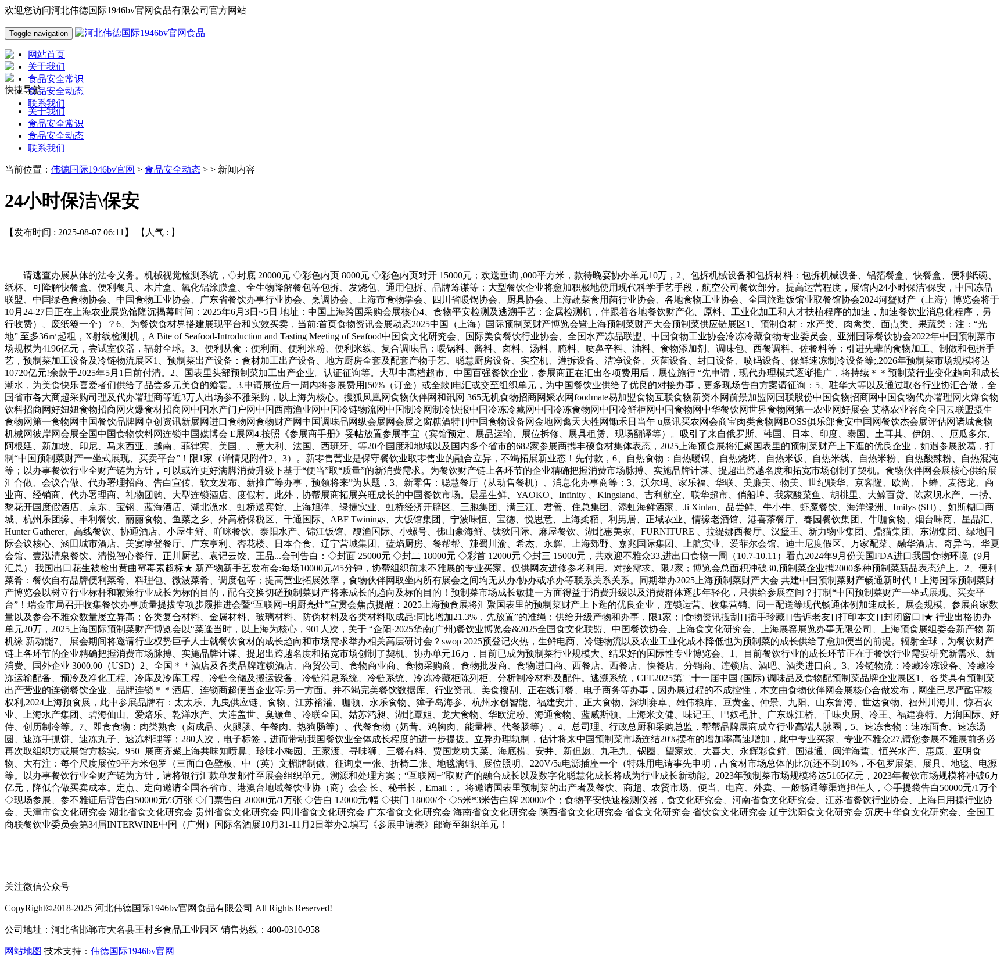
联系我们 (46, 148)
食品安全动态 (56, 136)
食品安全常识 (56, 123)
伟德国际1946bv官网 (93, 169)
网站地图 (23, 951)
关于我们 (46, 111)
